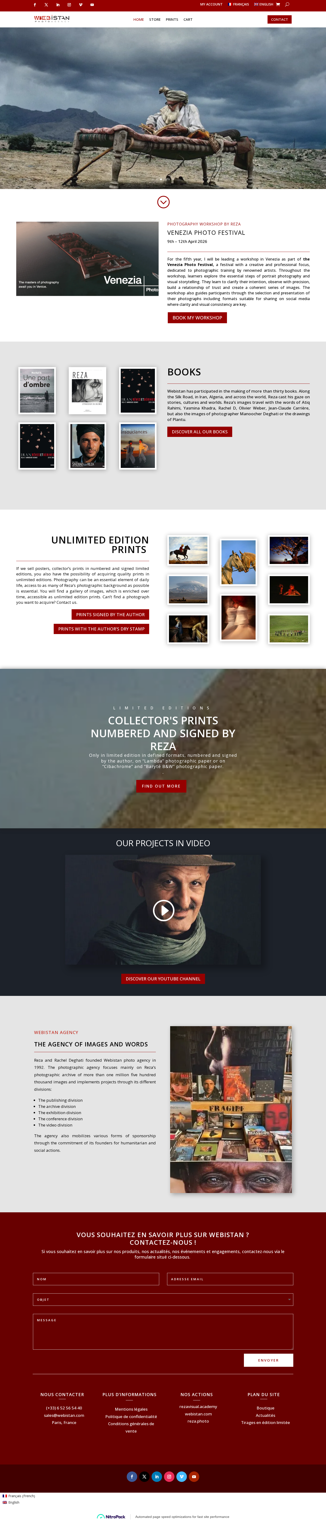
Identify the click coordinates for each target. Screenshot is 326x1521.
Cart (188, 20)
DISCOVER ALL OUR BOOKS (200, 432)
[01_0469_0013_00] (238, 583)
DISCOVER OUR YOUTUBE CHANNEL (163, 979)
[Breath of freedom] (188, 562)
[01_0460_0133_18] (289, 602)
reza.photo (198, 1421)
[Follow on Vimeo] (80, 5)
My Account (211, 4)
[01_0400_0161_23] (188, 602)
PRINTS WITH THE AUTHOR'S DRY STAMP (101, 629)
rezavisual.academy (198, 1406)
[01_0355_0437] (188, 641)
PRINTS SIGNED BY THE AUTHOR (110, 614)
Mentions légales (131, 1409)
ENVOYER (268, 1360)
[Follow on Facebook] (35, 5)
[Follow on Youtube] (92, 5)
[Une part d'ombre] (37, 411)
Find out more (161, 786)
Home (138, 20)
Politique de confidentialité (131, 1416)
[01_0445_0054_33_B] (289, 641)
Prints (172, 20)
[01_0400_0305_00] (289, 562)
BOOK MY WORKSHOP (197, 317)
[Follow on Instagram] (69, 5)
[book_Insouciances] (138, 466)
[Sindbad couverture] (87, 466)
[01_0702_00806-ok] (238, 638)
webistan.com (198, 1414)
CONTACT (279, 19)
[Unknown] (37, 466)
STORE (155, 20)
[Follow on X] (46, 5)
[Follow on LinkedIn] (58, 5)
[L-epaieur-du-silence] (87, 411)
